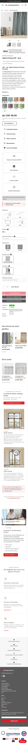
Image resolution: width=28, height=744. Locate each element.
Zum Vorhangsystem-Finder (13, 498)
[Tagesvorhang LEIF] (14, 25)
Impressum (4, 707)
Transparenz (5, 266)
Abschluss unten (6, 254)
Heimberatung (4, 688)
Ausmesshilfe (4, 686)
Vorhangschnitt (5, 242)
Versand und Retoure (6, 702)
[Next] (18, 40)
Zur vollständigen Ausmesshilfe (13, 402)
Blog (2, 699)
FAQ (2, 692)
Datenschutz (4, 704)
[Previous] (10, 40)
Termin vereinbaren (10, 554)
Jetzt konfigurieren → (9, 123)
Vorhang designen (5, 685)
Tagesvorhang (7, 71)
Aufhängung (5, 210)
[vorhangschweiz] (7, 670)
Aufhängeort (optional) (7, 277)
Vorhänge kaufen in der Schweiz (8, 691)
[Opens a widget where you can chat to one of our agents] (23, 741)
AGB (2, 705)
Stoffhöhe (5, 229)
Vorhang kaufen (5, 683)
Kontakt (3, 701)
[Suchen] (22, 5)
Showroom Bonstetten (6, 689)
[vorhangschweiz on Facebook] (2, 676)
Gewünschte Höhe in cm (7, 236)
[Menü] (2, 5)
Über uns (3, 698)
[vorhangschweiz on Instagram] (4, 676)
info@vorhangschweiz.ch (7, 673)
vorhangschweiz (15, 728)
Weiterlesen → (5, 92)
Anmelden (14, 721)
